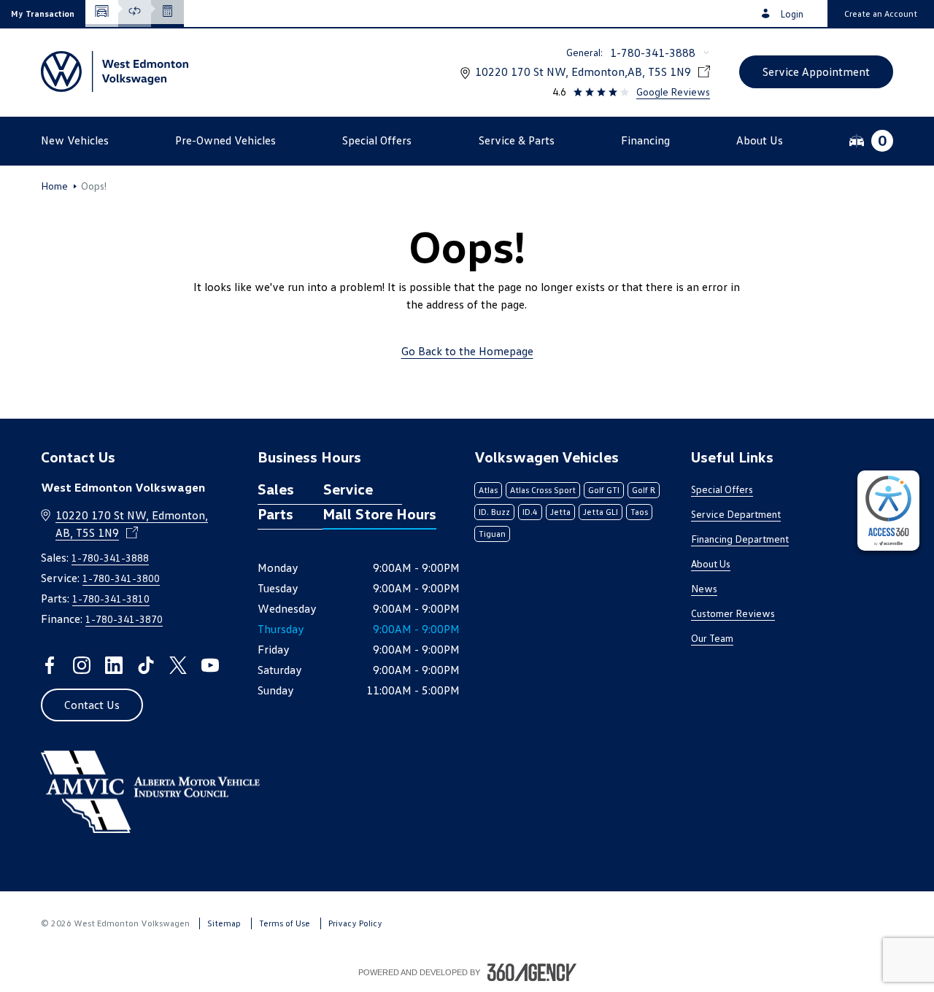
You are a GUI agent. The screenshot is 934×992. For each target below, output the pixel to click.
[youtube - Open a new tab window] (210, 665)
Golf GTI (604, 489)
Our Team (712, 638)
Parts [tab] (275, 513)
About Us (710, 563)
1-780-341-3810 (111, 598)
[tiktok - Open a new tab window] (146, 665)
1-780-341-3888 (652, 52)
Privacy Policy (355, 923)
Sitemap (224, 923)
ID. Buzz (494, 511)
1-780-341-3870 (124, 619)
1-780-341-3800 (121, 578)
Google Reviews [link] (673, 91)
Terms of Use (284, 923)
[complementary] (888, 510)
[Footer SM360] (531, 972)
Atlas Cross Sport (543, 489)
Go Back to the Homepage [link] (467, 351)
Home (54, 186)
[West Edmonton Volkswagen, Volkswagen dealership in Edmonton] (114, 71)
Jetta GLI (600, 511)
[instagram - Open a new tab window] (81, 665)
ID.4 (530, 511)
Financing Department (740, 538)
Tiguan (492, 533)
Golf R (643, 489)
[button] (42, 13)
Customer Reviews (733, 613)
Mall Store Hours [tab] (379, 513)
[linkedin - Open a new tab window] (114, 665)
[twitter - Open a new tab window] (178, 665)
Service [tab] (348, 488)
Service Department (736, 514)
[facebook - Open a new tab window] (49, 665)
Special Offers (722, 489)
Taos (639, 511)
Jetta (560, 511)
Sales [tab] (276, 488)
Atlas (488, 489)
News (704, 588)
